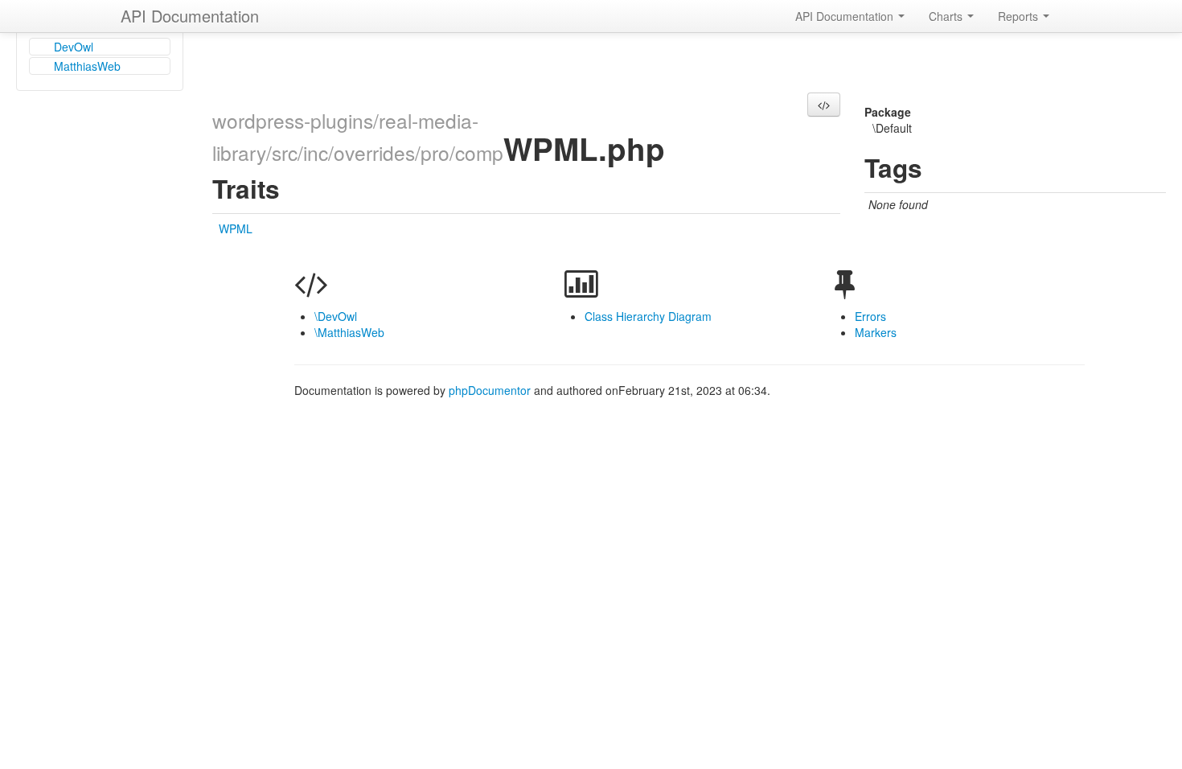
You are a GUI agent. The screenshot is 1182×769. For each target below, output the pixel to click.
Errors (870, 316)
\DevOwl (335, 316)
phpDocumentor (491, 390)
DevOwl (73, 47)
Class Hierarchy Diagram (648, 316)
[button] (823, 105)
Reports (1019, 16)
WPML (235, 228)
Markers (876, 332)
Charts (947, 16)
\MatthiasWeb (349, 332)
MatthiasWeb (87, 66)
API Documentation (190, 15)
